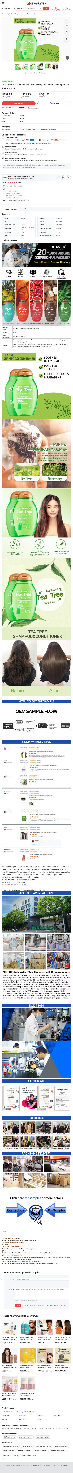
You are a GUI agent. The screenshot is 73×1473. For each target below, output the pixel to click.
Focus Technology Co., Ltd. (24, 1465)
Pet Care (39, 1419)
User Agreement (47, 1465)
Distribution (5, 1415)
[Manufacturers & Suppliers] (36, 3)
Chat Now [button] (55, 103)
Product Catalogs (28, 1412)
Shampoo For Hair (8, 1451)
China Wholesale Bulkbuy (29, 1455)
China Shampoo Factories (43, 1446)
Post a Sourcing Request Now (57, 1305)
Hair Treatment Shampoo (58, 1451)
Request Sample (33, 108)
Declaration (56, 1465)
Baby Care (22, 1419)
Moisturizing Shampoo (42, 1437)
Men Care (5, 1419)
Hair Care (22, 1415)
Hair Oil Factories (27, 1446)
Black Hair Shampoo (41, 1451)
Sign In (5, 200)
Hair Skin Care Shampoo (10, 1455)
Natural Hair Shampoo (24, 1451)
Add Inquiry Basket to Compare (36, 73)
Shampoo (36, 14)
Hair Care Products (27, 14)
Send (18, 1305)
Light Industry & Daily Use (13, 14)
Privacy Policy (64, 1465)
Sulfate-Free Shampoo (25, 1437)
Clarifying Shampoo (9, 1437)
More (3, 1459)
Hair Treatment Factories (10, 1446)
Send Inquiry (18, 103)
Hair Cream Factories (61, 1446)
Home (3, 14)
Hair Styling (39, 1415)
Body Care (57, 1415)
